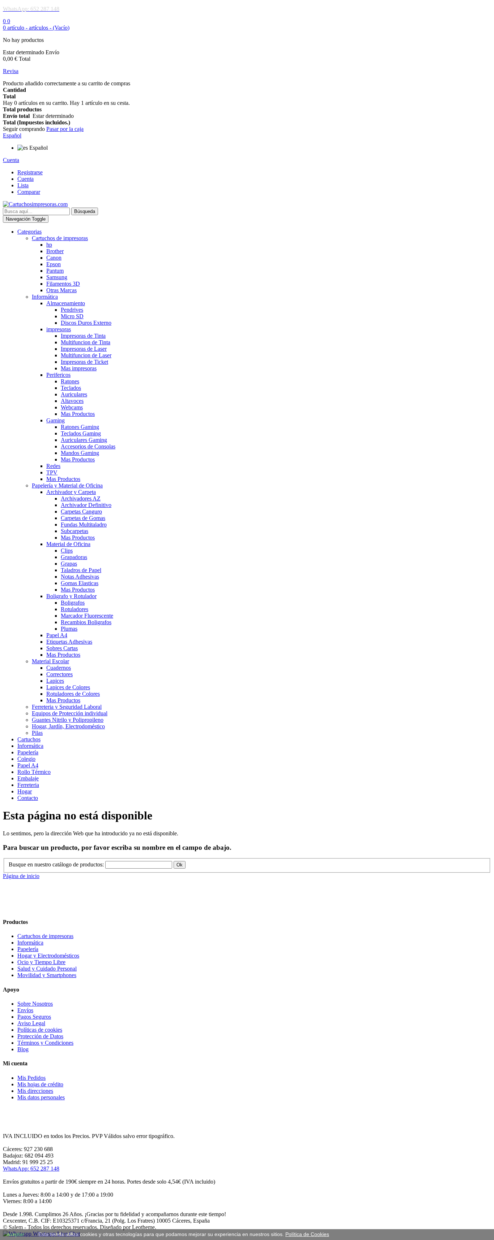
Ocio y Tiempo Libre (41, 962)
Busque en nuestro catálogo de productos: (56, 864)
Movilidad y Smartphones (46, 975)
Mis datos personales (41, 1097)
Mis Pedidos (31, 1078)
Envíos (25, 1010)
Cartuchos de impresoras (45, 936)
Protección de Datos (40, 1036)
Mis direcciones (35, 1091)
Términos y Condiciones (45, 1043)
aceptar (15, 1234)
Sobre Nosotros (35, 1004)
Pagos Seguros (34, 1017)
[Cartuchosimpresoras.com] (35, 204)
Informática (30, 942)
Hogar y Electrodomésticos (48, 956)
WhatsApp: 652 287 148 (31, 1169)
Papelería (27, 949)
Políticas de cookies (39, 1030)
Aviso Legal (31, 1023)
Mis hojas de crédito (40, 1084)
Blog (23, 1049)
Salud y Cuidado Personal (47, 969)
